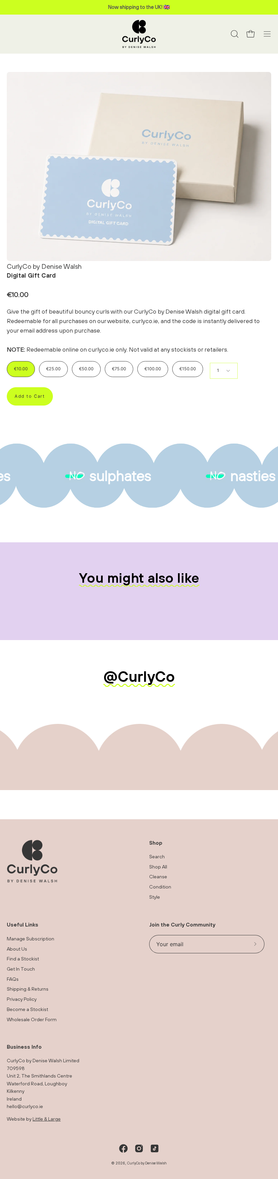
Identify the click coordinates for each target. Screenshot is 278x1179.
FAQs (13, 978)
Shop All (158, 866)
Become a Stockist (27, 1009)
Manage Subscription (30, 938)
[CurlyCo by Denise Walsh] (139, 34)
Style (154, 897)
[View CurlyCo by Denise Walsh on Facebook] (123, 1148)
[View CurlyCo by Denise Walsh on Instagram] (139, 1148)
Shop (155, 843)
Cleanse (158, 877)
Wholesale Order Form (32, 1019)
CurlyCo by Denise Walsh (147, 1163)
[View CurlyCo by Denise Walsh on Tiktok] (155, 1148)
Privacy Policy (22, 999)
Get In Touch (21, 969)
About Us (17, 948)
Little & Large (47, 1119)
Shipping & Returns (27, 989)
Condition (160, 887)
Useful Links (22, 924)
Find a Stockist (23, 958)
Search (157, 856)
